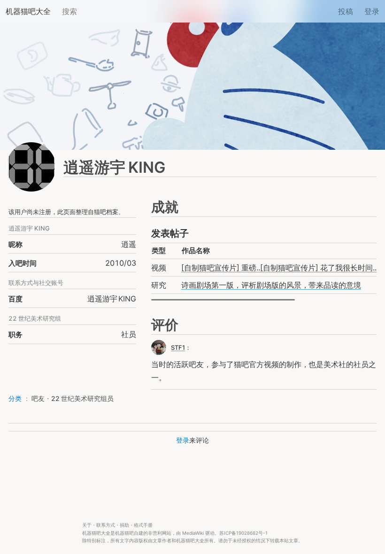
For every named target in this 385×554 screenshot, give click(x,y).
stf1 (178, 347)
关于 (87, 525)
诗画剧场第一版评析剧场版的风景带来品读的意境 (271, 285)
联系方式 (105, 525)
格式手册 (143, 525)
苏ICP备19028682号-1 (243, 533)
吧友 (38, 398)
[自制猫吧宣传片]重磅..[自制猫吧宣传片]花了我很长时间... (279, 267)
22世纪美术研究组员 (82, 398)
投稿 (345, 11)
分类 (15, 398)
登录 (371, 11)
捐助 (124, 525)
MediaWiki (193, 533)
